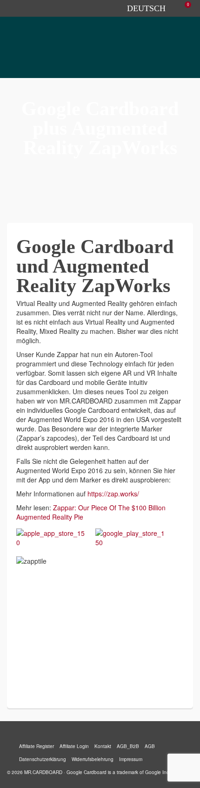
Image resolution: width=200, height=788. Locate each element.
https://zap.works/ (113, 493)
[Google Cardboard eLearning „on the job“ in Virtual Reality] (88, 169)
